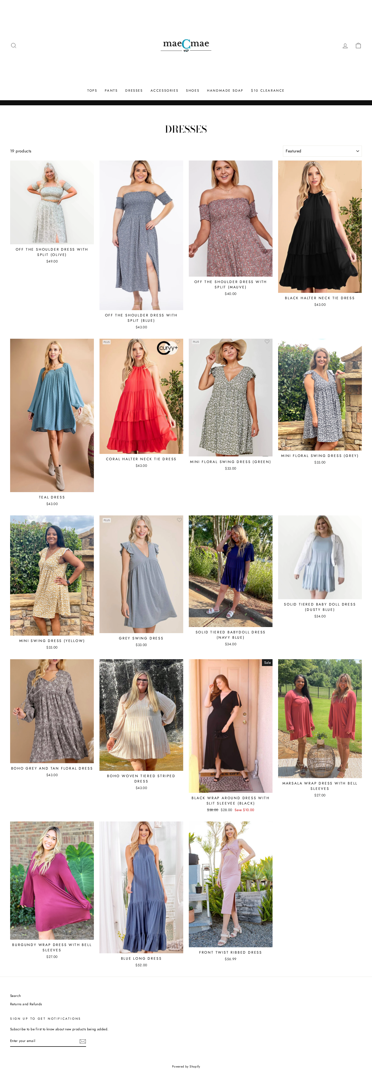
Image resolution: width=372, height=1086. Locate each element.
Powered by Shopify (186, 1066)
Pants (111, 90)
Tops (92, 90)
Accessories (165, 90)
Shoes (192, 90)
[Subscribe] (82, 1041)
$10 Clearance (268, 90)
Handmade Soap (225, 90)
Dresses (134, 90)
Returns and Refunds (26, 1004)
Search (15, 995)
